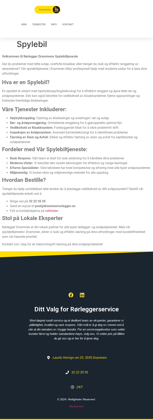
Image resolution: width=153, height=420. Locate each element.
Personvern (76, 406)
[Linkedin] (82, 295)
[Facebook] (71, 295)
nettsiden (51, 211)
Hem (23, 24)
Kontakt (68, 24)
